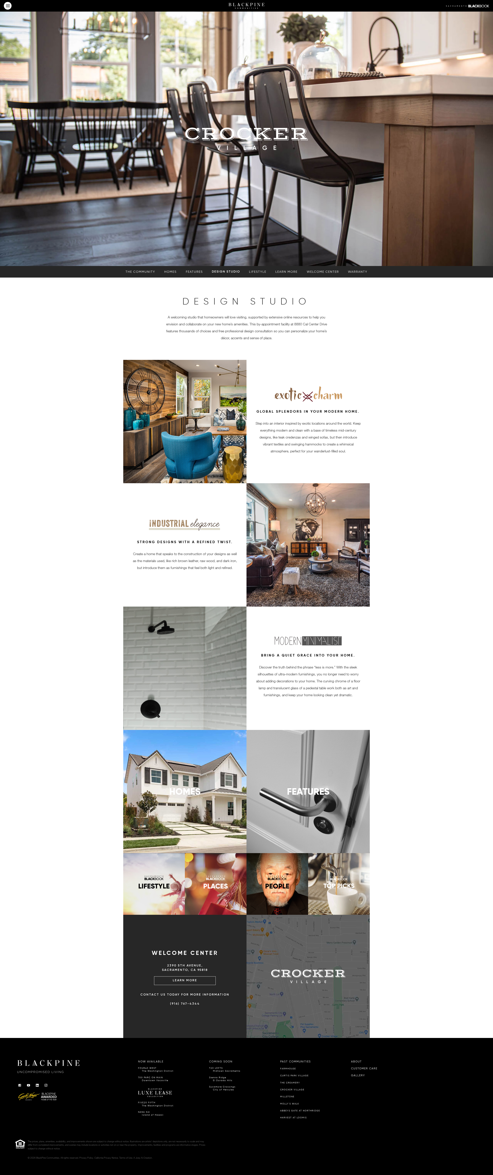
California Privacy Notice (106, 1157)
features (194, 272)
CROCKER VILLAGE (292, 1089)
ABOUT (356, 1061)
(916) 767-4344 (185, 1003)
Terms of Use (125, 1157)
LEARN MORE (185, 980)
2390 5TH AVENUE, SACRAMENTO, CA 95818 (185, 968)
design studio (226, 271)
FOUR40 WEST (156, 1069)
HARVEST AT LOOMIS (293, 1117)
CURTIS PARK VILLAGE (294, 1075)
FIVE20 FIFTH (156, 1104)
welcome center (323, 272)
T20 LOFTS (225, 1069)
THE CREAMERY (290, 1083)
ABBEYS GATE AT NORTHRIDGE (300, 1110)
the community (140, 272)
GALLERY (358, 1075)
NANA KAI (150, 1113)
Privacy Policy (86, 1157)
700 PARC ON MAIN (153, 1079)
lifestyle (257, 272)
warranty (357, 272)
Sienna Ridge (220, 1079)
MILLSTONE (287, 1096)
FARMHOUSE (288, 1068)
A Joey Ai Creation (142, 1157)
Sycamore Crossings (222, 1088)
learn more (286, 272)
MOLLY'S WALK (289, 1104)
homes (170, 272)
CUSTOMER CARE (364, 1068)
